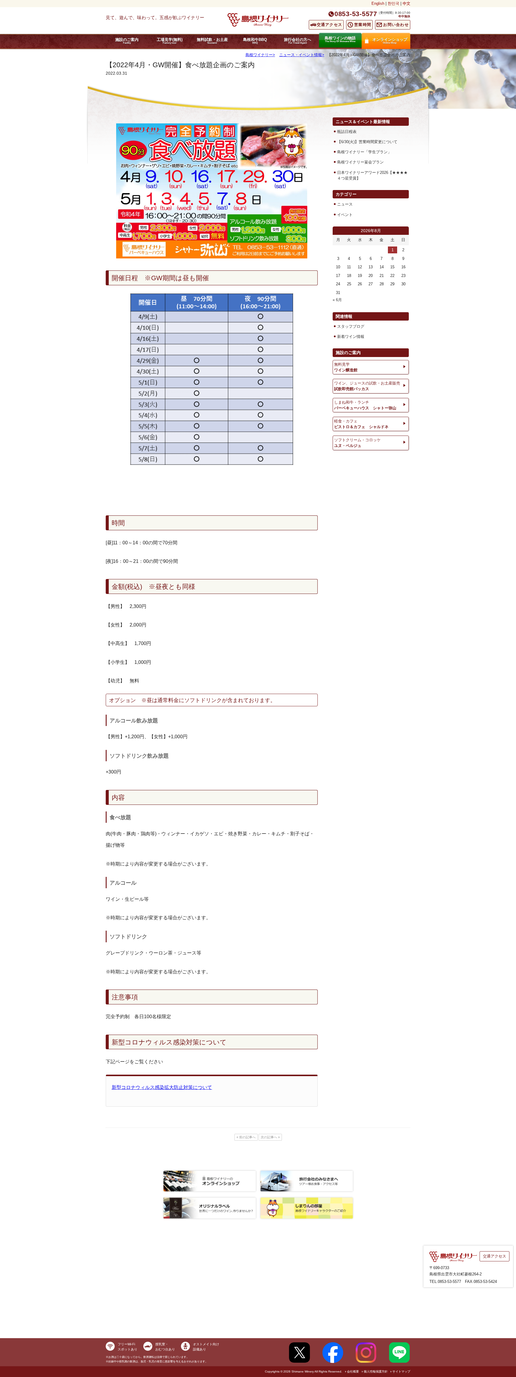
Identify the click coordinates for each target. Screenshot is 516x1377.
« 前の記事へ (246, 1137)
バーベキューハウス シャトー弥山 (365, 405)
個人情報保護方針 (376, 1371)
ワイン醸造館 (345, 367)
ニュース (345, 204)
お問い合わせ (396, 24)
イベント (345, 214)
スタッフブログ (350, 326)
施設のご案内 (127, 40)
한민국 (393, 3)
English (377, 3)
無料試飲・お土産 (212, 40)
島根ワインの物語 (340, 39)
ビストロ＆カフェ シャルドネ (361, 424)
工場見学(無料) (169, 40)
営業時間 (362, 24)
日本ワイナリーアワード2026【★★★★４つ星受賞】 (372, 175)
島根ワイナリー (259, 55)
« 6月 (337, 300)
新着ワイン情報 (350, 336)
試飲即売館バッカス (367, 386)
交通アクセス (330, 24)
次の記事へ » (270, 1137)
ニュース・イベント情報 (300, 55)
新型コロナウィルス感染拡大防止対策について (162, 1087)
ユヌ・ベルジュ (357, 443)
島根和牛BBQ (255, 40)
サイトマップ (401, 1371)
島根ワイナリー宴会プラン (360, 162)
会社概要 (353, 1371)
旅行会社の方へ (297, 40)
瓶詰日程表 (347, 131)
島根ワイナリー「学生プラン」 (364, 152)
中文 (406, 3)
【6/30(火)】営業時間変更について (367, 142)
